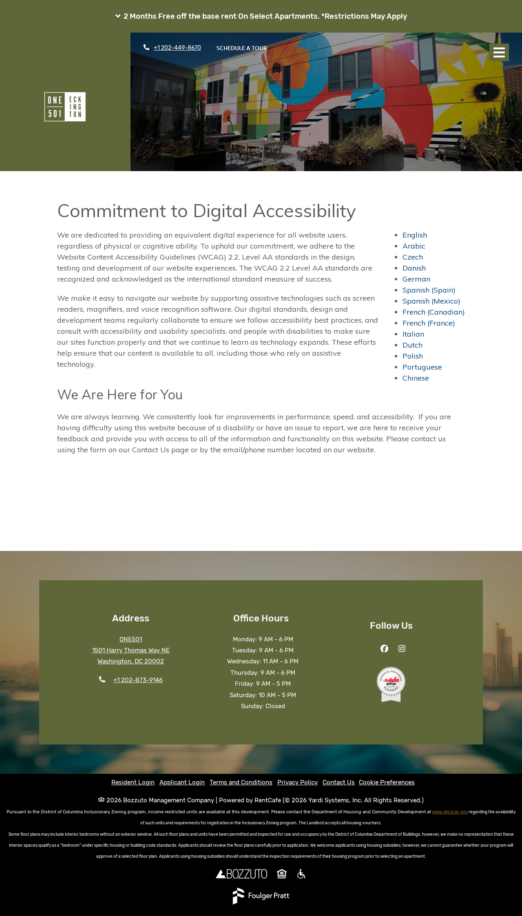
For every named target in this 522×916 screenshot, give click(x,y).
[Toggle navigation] (499, 52)
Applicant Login (182, 782)
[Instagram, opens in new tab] (402, 649)
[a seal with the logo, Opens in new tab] (391, 684)
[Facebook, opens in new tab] (384, 649)
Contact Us (339, 782)
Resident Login (133, 782)
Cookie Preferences (387, 782)
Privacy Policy (297, 782)
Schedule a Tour (246, 48)
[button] (261, 16)
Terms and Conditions (241, 782)
